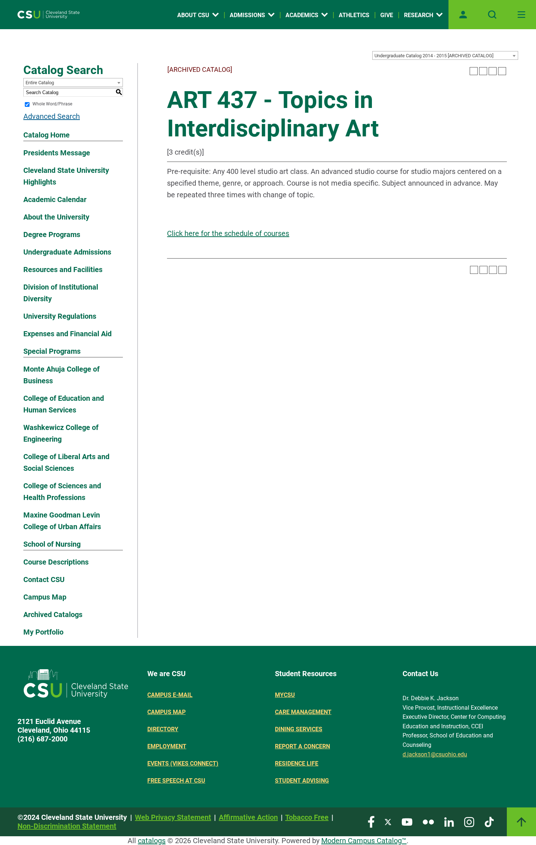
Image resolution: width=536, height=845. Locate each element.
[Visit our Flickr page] (428, 821)
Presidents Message (56, 152)
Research (418, 15)
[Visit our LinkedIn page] (449, 821)
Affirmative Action (248, 817)
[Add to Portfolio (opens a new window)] (474, 71)
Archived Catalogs (52, 614)
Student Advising (302, 780)
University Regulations (59, 316)
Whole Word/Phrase (52, 104)
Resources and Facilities (62, 269)
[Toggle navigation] (521, 14)
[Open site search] (492, 14)
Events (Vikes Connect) (182, 763)
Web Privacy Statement (173, 817)
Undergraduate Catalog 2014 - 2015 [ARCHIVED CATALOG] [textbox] (433, 55)
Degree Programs (51, 234)
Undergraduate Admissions (67, 252)
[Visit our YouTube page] (406, 821)
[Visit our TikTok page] (489, 821)
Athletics (354, 15)
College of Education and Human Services (63, 404)
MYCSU (285, 694)
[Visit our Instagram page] (469, 821)
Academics (302, 15)
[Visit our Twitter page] (388, 821)
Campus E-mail (170, 694)
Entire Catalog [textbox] (40, 82)
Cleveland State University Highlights (66, 176)
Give (386, 15)
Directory (162, 729)
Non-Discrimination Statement (67, 826)
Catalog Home (46, 135)
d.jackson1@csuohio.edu (435, 754)
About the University (56, 217)
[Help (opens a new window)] (502, 71)
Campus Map (44, 597)
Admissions (247, 15)
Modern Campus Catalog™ (364, 840)
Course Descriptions (56, 562)
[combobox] (445, 55)
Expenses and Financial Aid (67, 333)
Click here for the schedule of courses (228, 233)
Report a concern (302, 746)
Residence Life (296, 763)
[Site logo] (48, 15)
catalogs (152, 840)
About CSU (193, 15)
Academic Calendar (54, 199)
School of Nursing (52, 544)
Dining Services (298, 729)
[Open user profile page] (463, 14)
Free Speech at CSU (176, 780)
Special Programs (52, 351)
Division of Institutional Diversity (60, 293)
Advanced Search (51, 116)
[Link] (521, 821)
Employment (166, 746)
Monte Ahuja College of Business (61, 375)
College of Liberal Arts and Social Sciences (66, 462)
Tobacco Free (307, 817)
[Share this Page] (483, 71)
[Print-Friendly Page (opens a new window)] (493, 71)
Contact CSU (44, 579)
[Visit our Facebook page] (371, 821)
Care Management (303, 712)
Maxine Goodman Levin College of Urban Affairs (62, 521)
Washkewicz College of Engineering (60, 433)
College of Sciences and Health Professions (62, 491)
